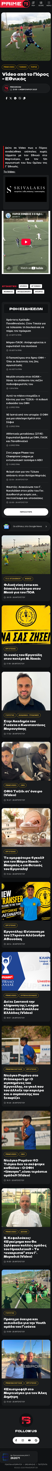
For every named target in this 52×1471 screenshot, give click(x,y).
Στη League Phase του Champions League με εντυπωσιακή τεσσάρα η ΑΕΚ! (24, 456)
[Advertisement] (26, 122)
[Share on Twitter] (10, 98)
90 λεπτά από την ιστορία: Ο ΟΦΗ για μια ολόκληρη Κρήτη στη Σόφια (27, 418)
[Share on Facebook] (6, 98)
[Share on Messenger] (15, 98)
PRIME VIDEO (9, 67)
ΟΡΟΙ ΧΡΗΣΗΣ (30, 1464)
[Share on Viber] (20, 98)
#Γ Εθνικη (36, 286)
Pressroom (15, 87)
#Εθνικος (8, 291)
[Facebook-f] (16, 1440)
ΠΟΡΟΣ (34, 67)
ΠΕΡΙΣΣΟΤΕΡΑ (26, 512)
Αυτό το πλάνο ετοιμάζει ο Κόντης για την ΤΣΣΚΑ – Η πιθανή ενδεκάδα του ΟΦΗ (27, 399)
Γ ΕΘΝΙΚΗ (22, 67)
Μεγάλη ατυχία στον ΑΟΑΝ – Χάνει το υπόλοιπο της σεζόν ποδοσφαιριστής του (24, 380)
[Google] (36, 1440)
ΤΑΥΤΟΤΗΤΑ (42, 1464)
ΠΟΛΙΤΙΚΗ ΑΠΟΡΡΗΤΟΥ (13, 1464)
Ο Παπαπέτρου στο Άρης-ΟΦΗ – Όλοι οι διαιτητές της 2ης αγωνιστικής (26, 361)
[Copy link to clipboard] (24, 98)
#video (23, 286)
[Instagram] (22, 1440)
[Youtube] (29, 1440)
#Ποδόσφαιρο (24, 291)
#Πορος (39, 291)
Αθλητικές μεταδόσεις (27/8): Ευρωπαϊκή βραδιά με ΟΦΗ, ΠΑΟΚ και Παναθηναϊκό (27, 437)
